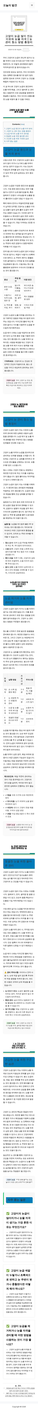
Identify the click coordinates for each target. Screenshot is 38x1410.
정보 (19, 1385)
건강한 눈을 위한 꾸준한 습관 (16, 139)
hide (22, 124)
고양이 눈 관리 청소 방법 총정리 (17, 131)
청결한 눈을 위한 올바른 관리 (16, 136)
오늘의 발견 (10, 5)
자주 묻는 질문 (10, 141)
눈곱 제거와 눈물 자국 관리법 (16, 134)
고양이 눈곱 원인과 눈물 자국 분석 (18, 128)
